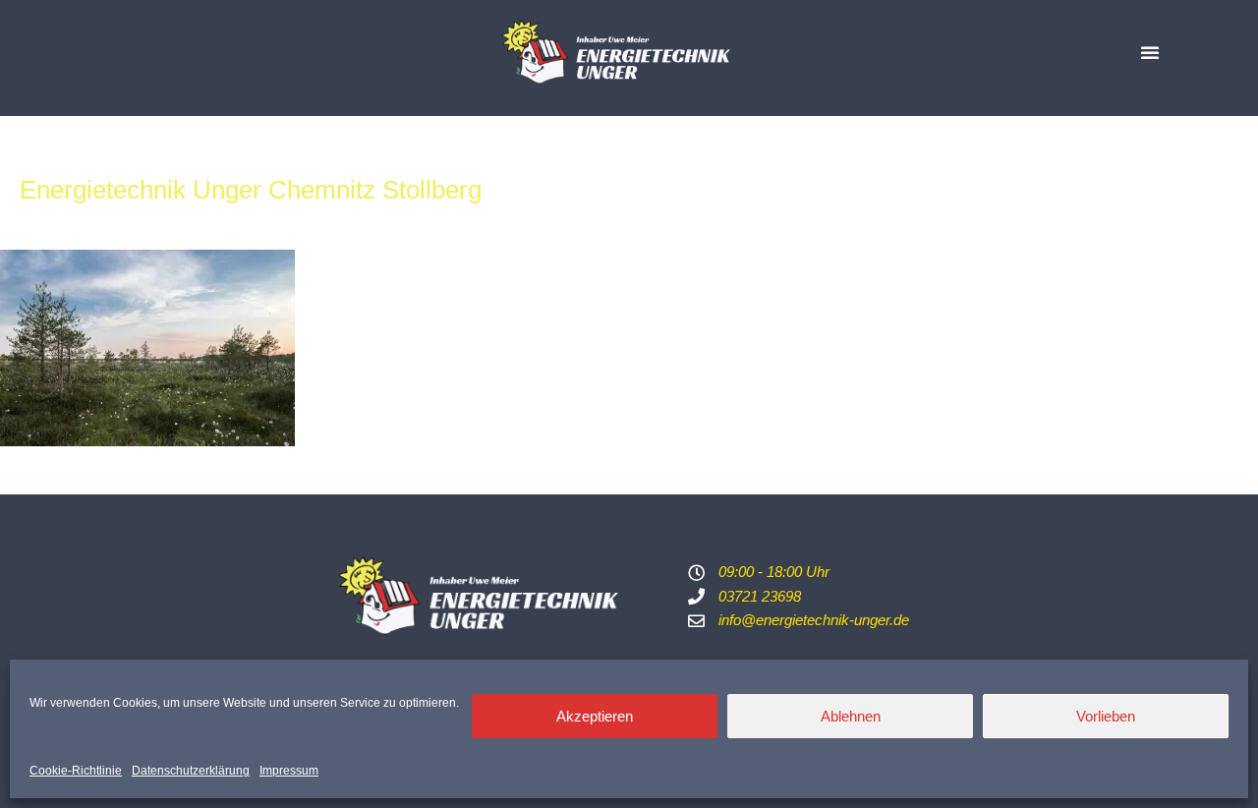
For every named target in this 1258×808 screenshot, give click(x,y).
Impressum (288, 771)
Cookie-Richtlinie (75, 771)
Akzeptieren (594, 716)
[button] (1150, 52)
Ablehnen (851, 716)
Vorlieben (1105, 716)
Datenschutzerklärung (191, 771)
